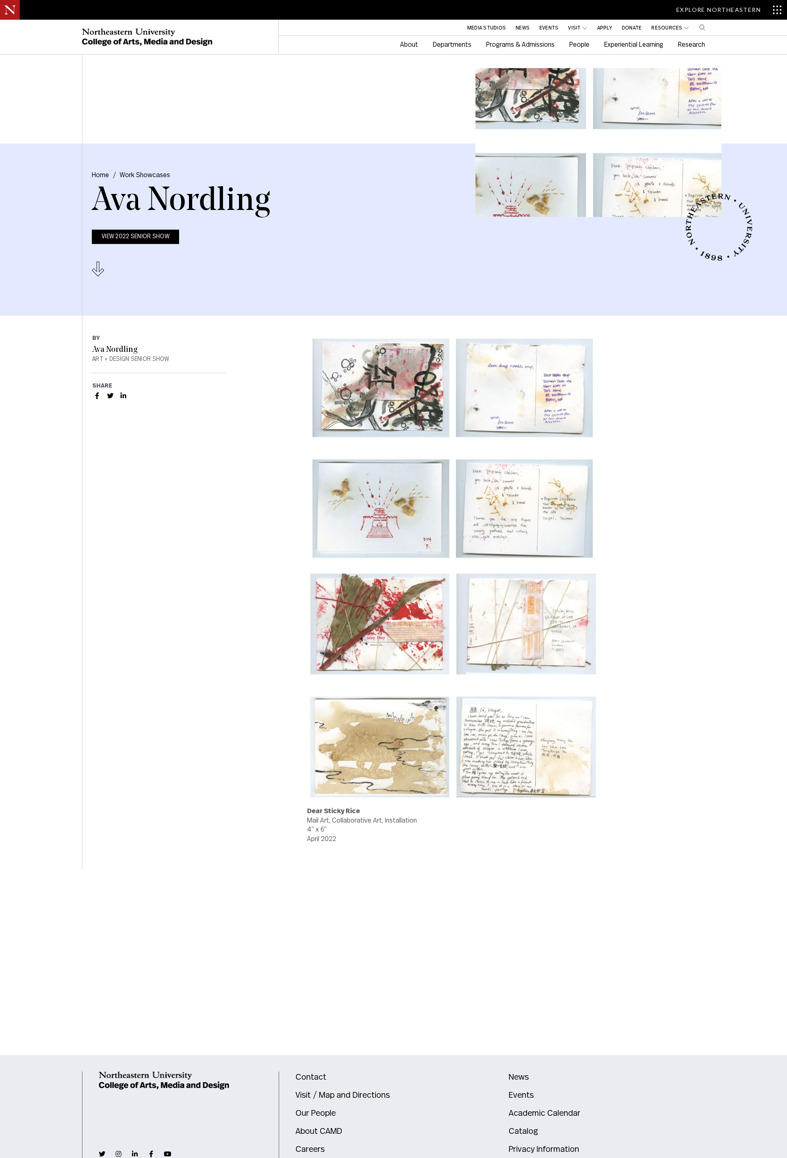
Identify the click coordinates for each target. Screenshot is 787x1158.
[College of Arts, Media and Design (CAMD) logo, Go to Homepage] (147, 37)
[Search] (702, 27)
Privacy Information (544, 1149)
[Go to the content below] (98, 269)
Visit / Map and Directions (343, 1095)
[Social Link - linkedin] (135, 1154)
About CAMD (319, 1131)
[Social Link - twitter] (102, 1154)
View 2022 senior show (135, 236)
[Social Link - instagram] (118, 1154)
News (519, 1077)
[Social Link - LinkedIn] (123, 396)
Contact (311, 1077)
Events (521, 1095)
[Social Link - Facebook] (97, 396)
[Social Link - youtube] (167, 1154)
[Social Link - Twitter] (110, 396)
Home (100, 175)
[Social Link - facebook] (151, 1154)
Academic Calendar (544, 1113)
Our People (316, 1113)
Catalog (523, 1131)
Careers (310, 1149)
